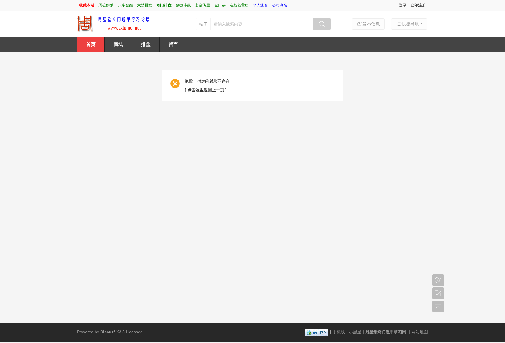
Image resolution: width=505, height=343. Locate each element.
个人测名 (260, 5)
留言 (173, 44)
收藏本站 (86, 5)
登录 (403, 5)
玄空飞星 (202, 5)
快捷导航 (410, 23)
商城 (118, 44)
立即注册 (418, 5)
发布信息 (371, 23)
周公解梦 (106, 5)
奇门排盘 (164, 5)
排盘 (146, 44)
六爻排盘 (144, 5)
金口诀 (220, 5)
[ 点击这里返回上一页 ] (206, 90)
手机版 (339, 332)
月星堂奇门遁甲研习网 (385, 332)
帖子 (203, 24)
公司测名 (279, 5)
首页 (91, 44)
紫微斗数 (183, 5)
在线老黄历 (239, 5)
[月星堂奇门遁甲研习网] (117, 23)
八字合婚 (125, 5)
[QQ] (316, 332)
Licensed (134, 332)
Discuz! (107, 332)
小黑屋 (355, 332)
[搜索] (322, 24)
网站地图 (419, 332)
